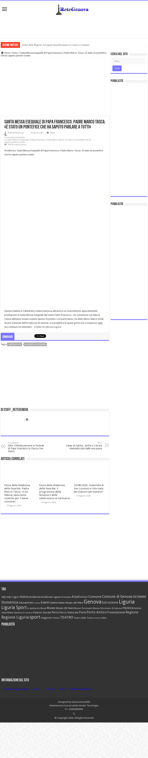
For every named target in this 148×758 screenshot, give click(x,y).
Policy (36, 689)
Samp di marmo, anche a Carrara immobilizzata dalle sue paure (84, 446)
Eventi (45, 602)
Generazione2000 (81, 702)
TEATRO (66, 617)
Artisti (84, 596)
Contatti (50, 689)
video (104, 617)
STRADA (56, 618)
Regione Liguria (15, 617)
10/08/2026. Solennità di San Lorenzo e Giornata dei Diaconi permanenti (89, 488)
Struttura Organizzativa (16, 689)
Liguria (127, 602)
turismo (97, 618)
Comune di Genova (117, 597)
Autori (62, 689)
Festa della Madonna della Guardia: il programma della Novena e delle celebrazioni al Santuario (54, 492)
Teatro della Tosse (83, 617)
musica (128, 608)
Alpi (3, 596)
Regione (132, 612)
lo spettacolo (33, 608)
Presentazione (116, 612)
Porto (82, 612)
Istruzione (110, 602)
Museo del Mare (65, 608)
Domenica (9, 602)
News (15, 52)
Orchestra (27, 612)
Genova (92, 602)
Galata (53, 602)
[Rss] (74, 713)
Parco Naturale (68, 612)
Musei (43, 608)
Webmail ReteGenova (81, 689)
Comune (94, 597)
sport (34, 617)
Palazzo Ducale (42, 612)
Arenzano (66, 597)
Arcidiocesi (15, 344)
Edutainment (26, 602)
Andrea (24, 596)
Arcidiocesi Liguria (51, 327)
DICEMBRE (139, 596)
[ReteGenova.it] (74, 9)
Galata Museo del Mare (70, 602)
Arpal (76, 596)
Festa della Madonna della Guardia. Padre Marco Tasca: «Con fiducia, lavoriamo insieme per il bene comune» (17, 493)
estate (37, 603)
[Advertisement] (74, 26)
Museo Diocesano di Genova (107, 608)
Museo (51, 608)
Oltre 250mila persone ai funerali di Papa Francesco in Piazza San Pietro (26, 447)
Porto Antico (97, 612)
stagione (46, 617)
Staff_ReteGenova (16, 133)
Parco (55, 612)
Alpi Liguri (13, 596)
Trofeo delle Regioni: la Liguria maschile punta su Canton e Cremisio (55, 45)
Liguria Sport (14, 607)
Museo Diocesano (83, 608)
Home (7, 52)
